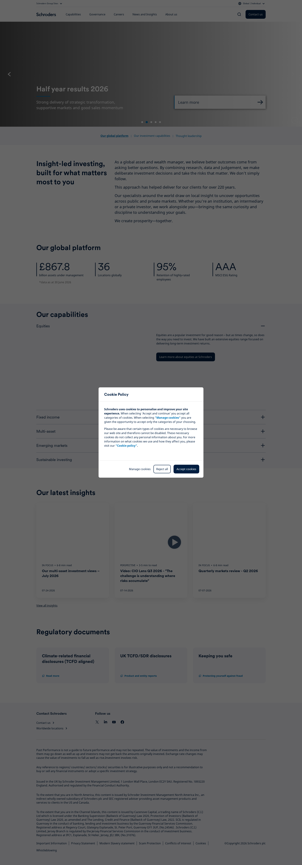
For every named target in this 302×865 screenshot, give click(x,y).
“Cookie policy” (126, 446)
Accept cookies (186, 469)
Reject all (162, 469)
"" (168, 418)
